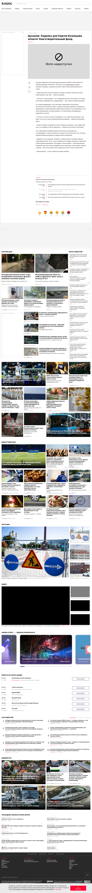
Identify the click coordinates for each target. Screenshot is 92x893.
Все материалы (6, 8)
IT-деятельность (60, 854)
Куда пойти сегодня (52, 861)
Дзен (70, 867)
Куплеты (77, 8)
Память (86, 8)
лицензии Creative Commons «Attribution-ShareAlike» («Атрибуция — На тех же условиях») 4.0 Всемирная (68, 882)
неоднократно (70, 84)
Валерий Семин (16, 698)
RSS (70, 868)
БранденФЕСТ (16, 692)
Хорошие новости (57, 8)
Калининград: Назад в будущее (21, 678)
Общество (45, 204)
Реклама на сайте (32, 854)
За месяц (87, 717)
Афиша (17, 8)
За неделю (81, 717)
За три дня (73, 717)
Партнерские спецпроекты (31, 861)
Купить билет (81, 679)
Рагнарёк (14, 708)
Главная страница (51, 860)
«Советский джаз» (17, 687)
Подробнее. (58, 889)
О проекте (51, 854)
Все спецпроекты (28, 860)
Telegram (71, 861)
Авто (3, 864)
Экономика (5, 867)
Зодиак (69, 8)
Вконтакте (72, 860)
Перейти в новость (66, 625)
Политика (4, 865)
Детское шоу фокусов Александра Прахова (25, 703)
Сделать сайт (42, 854)
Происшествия (27, 8)
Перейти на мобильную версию (9, 877)
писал (77, 84)
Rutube (71, 865)
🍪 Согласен (78, 888)
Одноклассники (73, 864)
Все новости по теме (42, 201)
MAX (70, 863)
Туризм (45, 8)
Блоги (38, 8)
